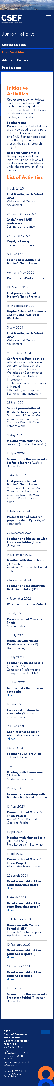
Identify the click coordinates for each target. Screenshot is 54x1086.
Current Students (14, 45)
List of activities (13, 52)
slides (10, 695)
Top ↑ (45, 1031)
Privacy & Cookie (12, 1074)
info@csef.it (11, 1066)
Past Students (11, 68)
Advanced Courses (15, 60)
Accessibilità (10, 1077)
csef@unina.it (21, 1062)
